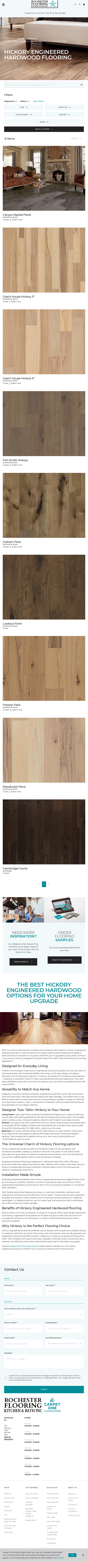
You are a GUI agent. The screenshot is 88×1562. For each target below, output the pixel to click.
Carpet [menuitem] (7, 1506)
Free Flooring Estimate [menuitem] (9, 1527)
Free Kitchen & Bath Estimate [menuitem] (10, 1520)
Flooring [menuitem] (7, 1494)
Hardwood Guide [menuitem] (51, 1507)
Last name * (50, 1285)
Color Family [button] (22, 115)
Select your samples (62, 960)
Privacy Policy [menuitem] (74, 1515)
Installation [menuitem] (51, 1543)
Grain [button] (42, 122)
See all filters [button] (42, 129)
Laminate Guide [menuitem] (53, 1521)
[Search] (81, 85)
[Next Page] (49, 884)
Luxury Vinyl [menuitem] (9, 1498)
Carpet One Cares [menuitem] (73, 1499)
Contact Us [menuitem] (72, 1505)
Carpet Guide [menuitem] (52, 1513)
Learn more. (58, 1558)
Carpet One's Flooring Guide (23, 1246)
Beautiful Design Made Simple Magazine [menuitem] (30, 1512)
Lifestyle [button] (62, 107)
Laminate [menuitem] (8, 1511)
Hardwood (32, 38)
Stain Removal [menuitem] (53, 1494)
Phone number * (11, 1322)
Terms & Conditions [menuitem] (72, 1510)
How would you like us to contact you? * (20, 1308)
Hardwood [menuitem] (8, 1502)
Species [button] (62, 115)
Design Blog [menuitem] (30, 1520)
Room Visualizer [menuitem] (32, 1498)
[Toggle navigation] (3, 4)
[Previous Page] (39, 884)
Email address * (51, 1322)
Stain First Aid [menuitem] (52, 1498)
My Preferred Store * (53, 1338)
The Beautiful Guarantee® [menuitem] (52, 1533)
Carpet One (9, 38)
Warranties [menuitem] (51, 1539)
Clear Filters (38, 101)
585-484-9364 (60, 13)
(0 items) (84, 4)
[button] (75, 4)
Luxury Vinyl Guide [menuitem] (52, 1527)
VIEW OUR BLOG (21, 962)
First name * (9, 1285)
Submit (44, 1389)
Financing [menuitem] (8, 1532)
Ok (72, 1555)
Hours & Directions (8, 1438)
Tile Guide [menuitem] (51, 1517)
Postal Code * (9, 1338)
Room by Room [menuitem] (31, 1494)
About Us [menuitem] (72, 1494)
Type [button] (22, 107)
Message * (8, 1353)
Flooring (20, 38)
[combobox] (41, 85)
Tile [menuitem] (5, 1515)
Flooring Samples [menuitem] (29, 1503)
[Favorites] (79, 4)
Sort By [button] (74, 139)
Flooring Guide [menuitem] (53, 1502)
